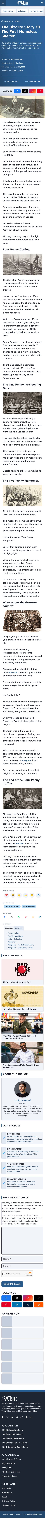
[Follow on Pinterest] (40, 91)
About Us (6, 1488)
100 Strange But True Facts (14, 1443)
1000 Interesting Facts (12, 1430)
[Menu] (3, 3)
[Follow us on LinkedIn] (31, 1417)
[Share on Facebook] (5, 917)
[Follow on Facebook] (17, 91)
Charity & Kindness (12, 906)
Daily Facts (22, 11)
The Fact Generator (11, 1472)
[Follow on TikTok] (38, 1298)
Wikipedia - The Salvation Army (21, 945)
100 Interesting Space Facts (15, 1447)
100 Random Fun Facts (12, 1434)
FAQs (4, 1497)
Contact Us (7, 1492)
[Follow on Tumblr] (28, 1304)
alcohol (13, 672)
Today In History (9, 1476)
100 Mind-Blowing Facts (13, 1438)
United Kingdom (29, 906)
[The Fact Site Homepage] (22, 3)
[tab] (9, 928)
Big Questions (8, 1463)
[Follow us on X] (7, 1417)
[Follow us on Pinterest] (17, 1417)
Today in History (9, 11)
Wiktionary (12, 942)
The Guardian (13, 933)
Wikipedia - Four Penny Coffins (21, 948)
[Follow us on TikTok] (21, 1417)
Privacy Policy (8, 1501)
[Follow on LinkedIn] (17, 1304)
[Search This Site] (42, 3)
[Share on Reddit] (33, 917)
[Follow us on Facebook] (2, 1417)
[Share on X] (12, 917)
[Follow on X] (25, 91)
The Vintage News (15, 936)
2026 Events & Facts (11, 1459)
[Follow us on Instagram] (12, 1417)
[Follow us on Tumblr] (26, 1417)
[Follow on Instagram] (32, 91)
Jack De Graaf (22, 1100)
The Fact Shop (8, 1505)
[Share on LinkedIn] (40, 917)
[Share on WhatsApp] (19, 917)
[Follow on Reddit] (38, 1304)
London (20, 843)
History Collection (15, 939)
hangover (27, 760)
